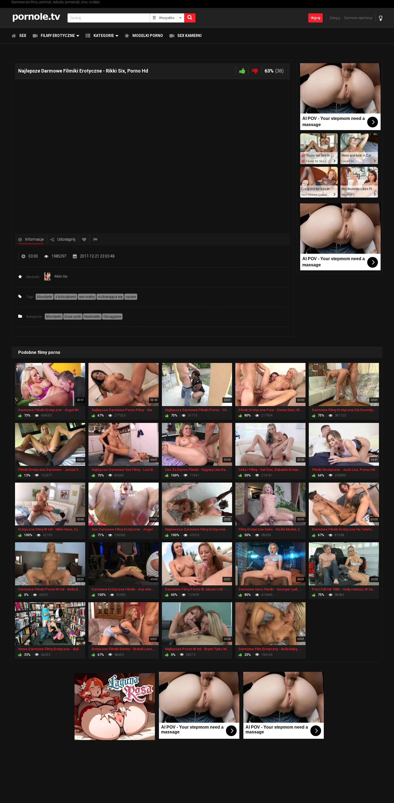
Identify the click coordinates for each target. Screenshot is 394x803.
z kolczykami (65, 297)
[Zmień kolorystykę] (380, 18)
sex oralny (87, 297)
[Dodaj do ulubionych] (84, 239)
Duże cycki (73, 317)
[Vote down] (255, 70)
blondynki (44, 297)
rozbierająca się (110, 297)
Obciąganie (112, 317)
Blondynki (53, 317)
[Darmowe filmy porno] (38, 18)
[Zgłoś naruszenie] (95, 239)
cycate (131, 297)
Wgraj (315, 18)
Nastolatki (92, 317)
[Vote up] (242, 70)
